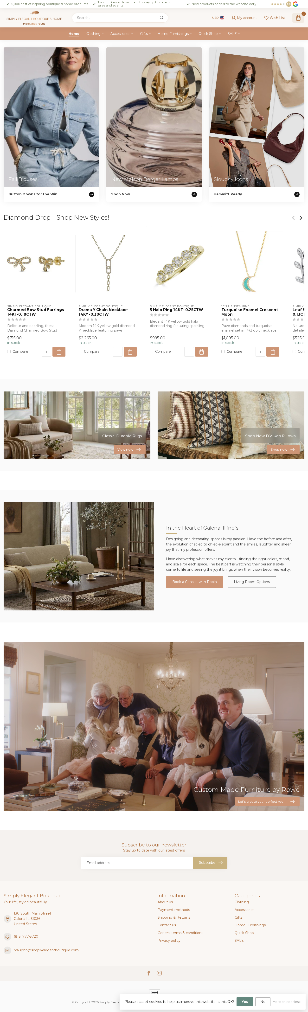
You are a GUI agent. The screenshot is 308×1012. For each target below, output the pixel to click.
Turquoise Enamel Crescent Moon (249, 312)
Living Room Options (252, 582)
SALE (232, 34)
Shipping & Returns (174, 917)
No (262, 1001)
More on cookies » (287, 1002)
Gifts (144, 34)
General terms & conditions (180, 933)
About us (165, 902)
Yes (245, 1001)
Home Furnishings (173, 34)
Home (74, 34)
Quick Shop (208, 34)
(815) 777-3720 (26, 936)
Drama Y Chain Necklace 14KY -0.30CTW (103, 312)
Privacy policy (169, 940)
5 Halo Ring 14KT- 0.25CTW (176, 310)
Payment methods (174, 910)
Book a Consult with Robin (194, 582)
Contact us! (167, 925)
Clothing (93, 34)
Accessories (120, 34)
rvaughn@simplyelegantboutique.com (46, 950)
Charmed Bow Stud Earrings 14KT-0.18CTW (35, 312)
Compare (20, 351)
